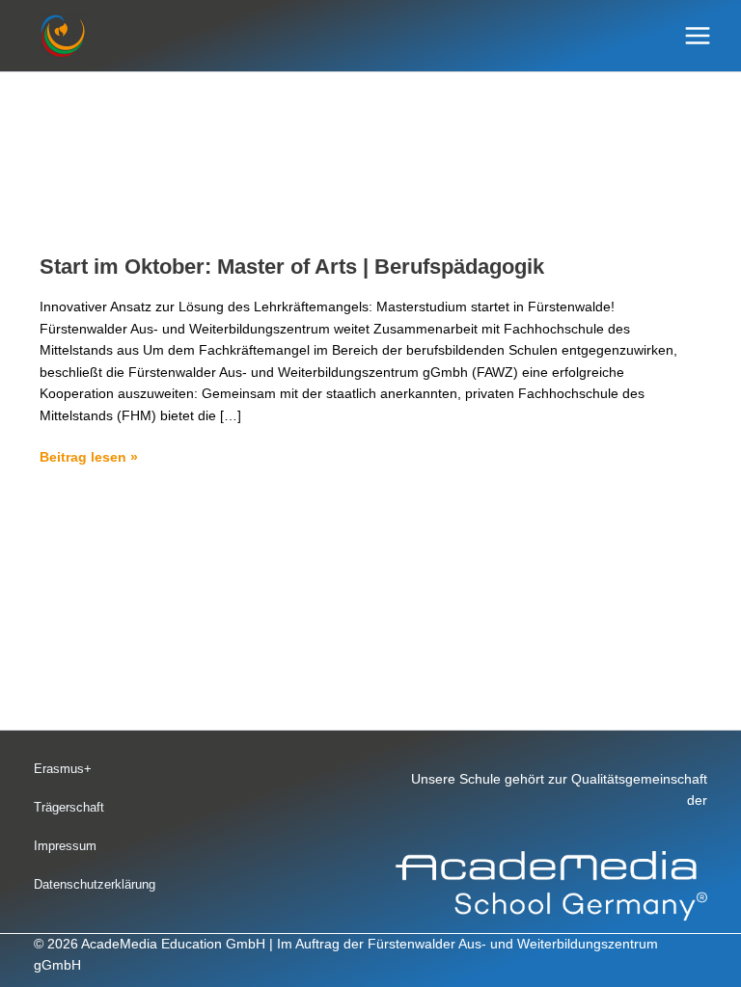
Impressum (65, 846)
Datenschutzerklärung (94, 884)
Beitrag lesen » (89, 456)
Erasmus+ (63, 768)
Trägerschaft (69, 807)
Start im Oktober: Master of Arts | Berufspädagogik (292, 266)
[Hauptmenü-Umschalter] (698, 36)
